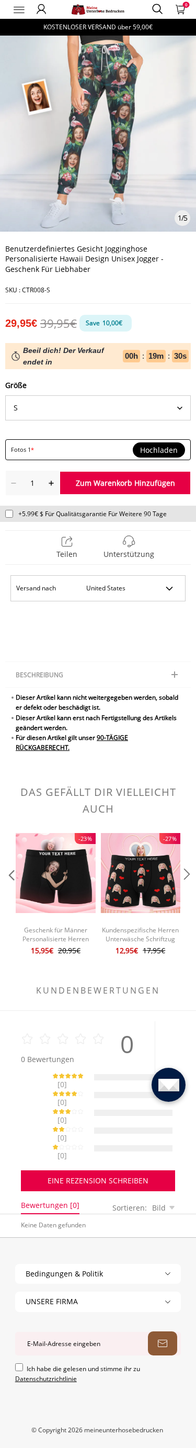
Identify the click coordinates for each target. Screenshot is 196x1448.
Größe (16, 385)
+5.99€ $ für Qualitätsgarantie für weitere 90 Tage (92, 513)
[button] (10, 895)
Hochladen (159, 450)
